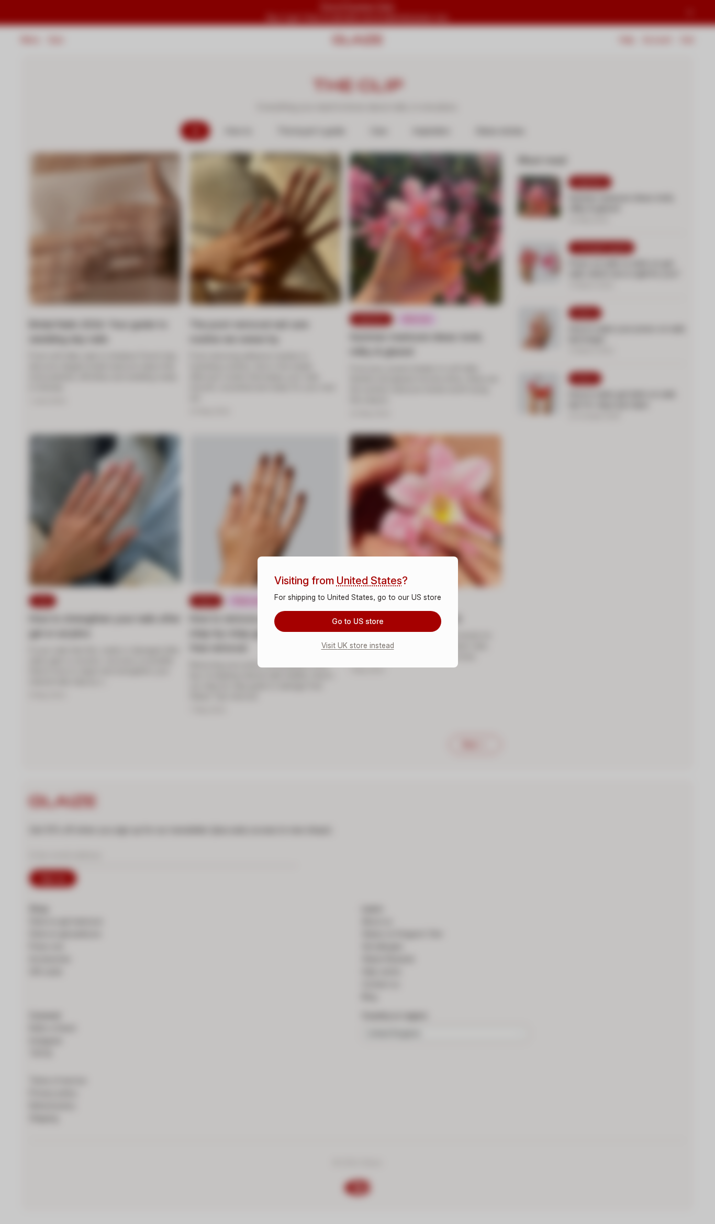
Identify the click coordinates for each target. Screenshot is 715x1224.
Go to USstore (358, 621)
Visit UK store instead (357, 645)
